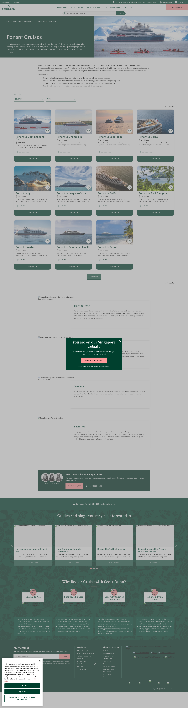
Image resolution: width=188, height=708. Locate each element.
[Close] (39, 660)
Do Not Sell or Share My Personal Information (22, 698)
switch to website (94, 360)
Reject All (22, 692)
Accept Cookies (22, 686)
